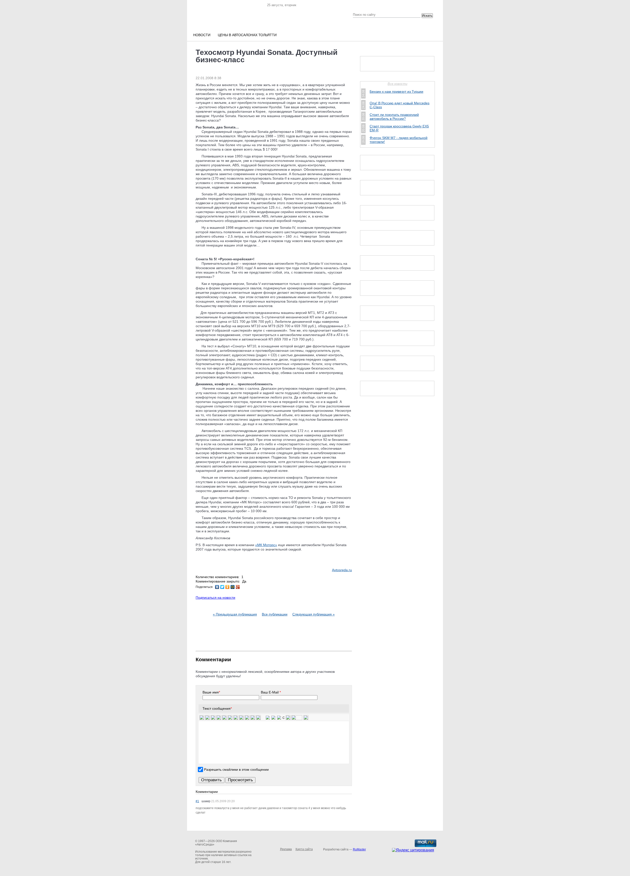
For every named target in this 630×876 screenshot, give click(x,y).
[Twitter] (222, 587)
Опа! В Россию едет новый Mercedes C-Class (399, 105)
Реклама (286, 849)
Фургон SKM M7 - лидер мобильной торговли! (398, 140)
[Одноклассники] (227, 587)
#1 (197, 801)
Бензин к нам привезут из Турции (396, 91)
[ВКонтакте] (217, 587)
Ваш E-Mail (271, 692)
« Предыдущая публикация (235, 614)
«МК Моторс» (266, 545)
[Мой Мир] (232, 587)
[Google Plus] (237, 587)
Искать (427, 15)
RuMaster (359, 849)
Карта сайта (304, 849)
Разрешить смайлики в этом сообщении (236, 769)
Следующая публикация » (313, 614)
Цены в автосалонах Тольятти (247, 35)
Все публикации (274, 614)
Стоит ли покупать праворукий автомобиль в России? (394, 117)
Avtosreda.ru (342, 570)
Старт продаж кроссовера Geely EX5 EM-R (399, 128)
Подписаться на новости (215, 597)
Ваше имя (211, 692)
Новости (201, 35)
